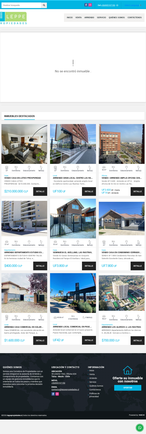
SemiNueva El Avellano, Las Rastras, (72, 252)
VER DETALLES (24, 144)
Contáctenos (135, 17)
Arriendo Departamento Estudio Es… (24, 252)
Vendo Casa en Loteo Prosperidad (22, 178)
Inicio (70, 17)
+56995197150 (108, 5)
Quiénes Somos (117, 17)
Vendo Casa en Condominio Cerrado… (121, 252)
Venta (78, 17)
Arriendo (89, 17)
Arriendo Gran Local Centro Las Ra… (73, 178)
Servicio (101, 17)
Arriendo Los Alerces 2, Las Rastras (121, 327)
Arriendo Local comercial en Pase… (72, 327)
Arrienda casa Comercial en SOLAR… (23, 327)
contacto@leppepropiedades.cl (65, 389)
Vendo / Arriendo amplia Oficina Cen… (122, 178)
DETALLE (40, 191)
